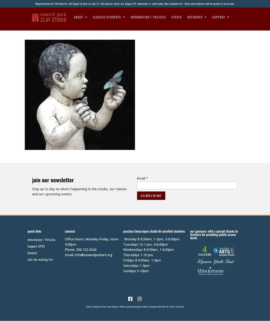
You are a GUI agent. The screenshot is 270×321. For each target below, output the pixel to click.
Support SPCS (36, 246)
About (78, 17)
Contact (32, 253)
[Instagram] (139, 298)
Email (142, 178)
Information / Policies (148, 17)
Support (218, 17)
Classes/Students (107, 17)
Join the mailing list (40, 259)
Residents (195, 17)
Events (177, 17)
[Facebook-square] (130, 298)
